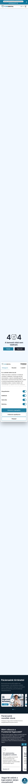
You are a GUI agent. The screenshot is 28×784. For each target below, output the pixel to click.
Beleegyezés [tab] (5, 367)
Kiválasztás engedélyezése (14, 414)
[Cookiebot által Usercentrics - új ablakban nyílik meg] (20, 364)
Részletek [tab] (14, 367)
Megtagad (14, 418)
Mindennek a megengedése (14, 410)
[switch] (24, 395)
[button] (12, 700)
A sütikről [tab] (23, 367)
